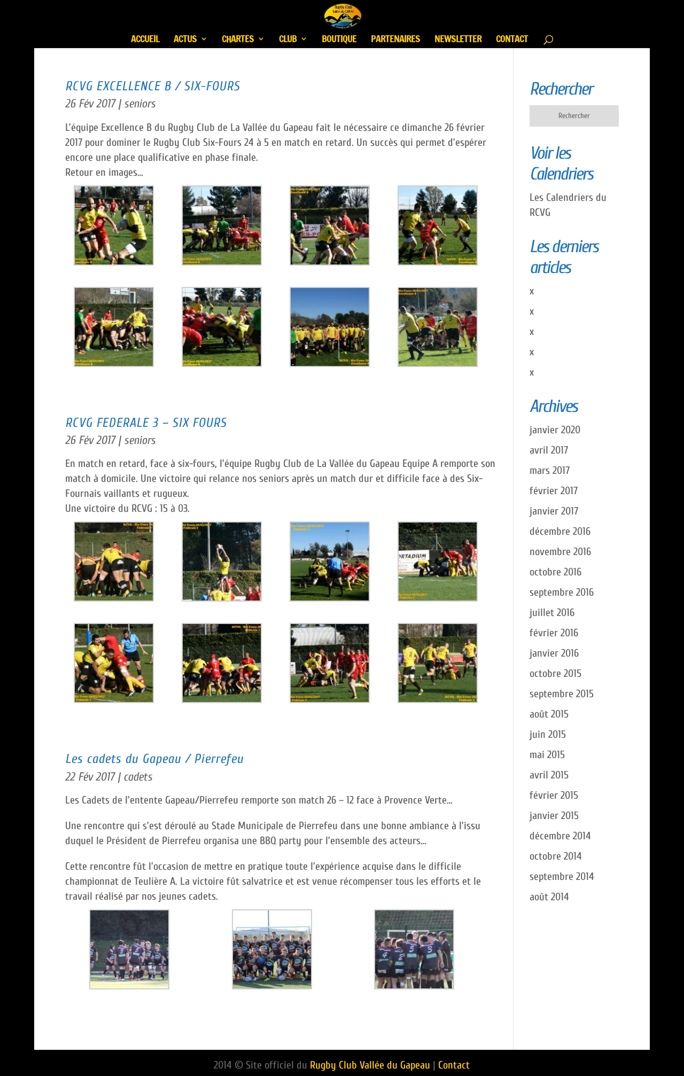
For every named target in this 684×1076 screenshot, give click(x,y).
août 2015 (549, 714)
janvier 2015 (554, 815)
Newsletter (457, 40)
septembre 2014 (562, 876)
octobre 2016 (555, 572)
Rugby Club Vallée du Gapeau (370, 1065)
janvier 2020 (555, 430)
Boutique (339, 40)
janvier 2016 (554, 653)
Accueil (145, 40)
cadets (137, 777)
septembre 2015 (562, 694)
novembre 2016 (560, 551)
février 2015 (554, 795)
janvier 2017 (554, 511)
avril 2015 (549, 775)
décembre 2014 (560, 836)
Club (288, 40)
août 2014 (549, 897)
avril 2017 (549, 450)
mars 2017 (550, 470)
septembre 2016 (562, 592)
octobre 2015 (555, 673)
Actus (185, 40)
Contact (512, 40)
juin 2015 (548, 734)
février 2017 (554, 491)
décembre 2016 (560, 531)
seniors (140, 104)
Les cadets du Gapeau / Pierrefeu (154, 758)
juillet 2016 (552, 612)
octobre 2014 (556, 856)
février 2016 (554, 633)
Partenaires (395, 40)
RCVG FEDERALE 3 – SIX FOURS (146, 422)
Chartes (238, 40)
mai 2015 (547, 754)
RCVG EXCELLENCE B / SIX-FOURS (152, 86)
